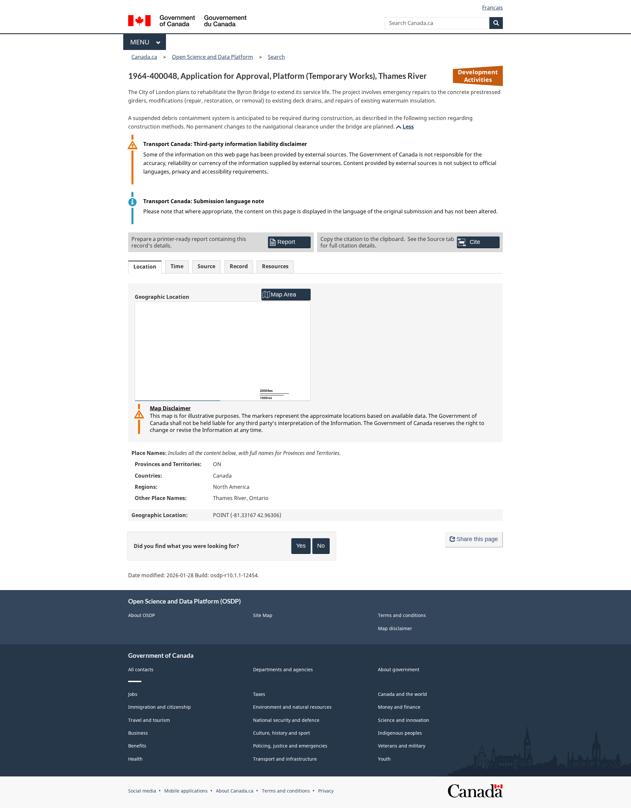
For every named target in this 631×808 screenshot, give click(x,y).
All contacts (140, 669)
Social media (142, 791)
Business (138, 733)
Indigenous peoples (400, 733)
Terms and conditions (402, 615)
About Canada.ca (234, 791)
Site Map (262, 615)
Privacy (326, 791)
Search (276, 56)
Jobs (132, 694)
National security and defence (286, 720)
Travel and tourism (149, 720)
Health (135, 759)
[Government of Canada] (187, 21)
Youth (384, 759)
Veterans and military (401, 746)
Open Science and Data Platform (212, 56)
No (321, 545)
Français (492, 7)
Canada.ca (144, 56)
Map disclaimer (395, 628)
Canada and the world (402, 694)
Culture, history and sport (281, 733)
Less (404, 126)
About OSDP (141, 615)
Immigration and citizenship (159, 707)
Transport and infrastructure (285, 759)
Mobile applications (186, 791)
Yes (301, 545)
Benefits (137, 746)
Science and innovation (403, 720)
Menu (141, 41)
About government (398, 669)
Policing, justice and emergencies (290, 746)
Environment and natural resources (292, 707)
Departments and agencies (283, 669)
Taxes (259, 694)
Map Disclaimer (170, 408)
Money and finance (399, 707)
